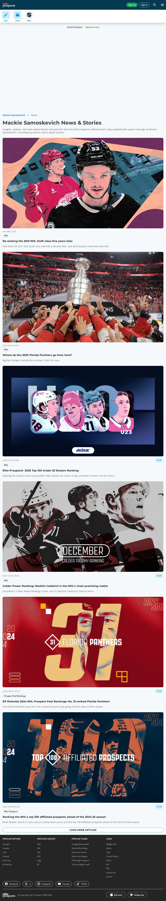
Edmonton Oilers (79, 852)
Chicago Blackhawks (80, 844)
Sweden (6, 844)
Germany (7, 860)
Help (108, 852)
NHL (39, 844)
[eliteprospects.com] (9, 5)
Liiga (39, 860)
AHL (39, 856)
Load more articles (83, 830)
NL (38, 864)
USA (4, 852)
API (107, 864)
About (108, 848)
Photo (108, 860)
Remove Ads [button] (92, 27)
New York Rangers (80, 856)
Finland (6, 856)
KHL (39, 848)
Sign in (144, 5)
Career (109, 876)
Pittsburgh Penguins (80, 860)
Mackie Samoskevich (14, 115)
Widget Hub (111, 844)
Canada (6, 848)
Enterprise (111, 872)
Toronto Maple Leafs (81, 864)
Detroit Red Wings (80, 848)
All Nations (7, 864)
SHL (39, 852)
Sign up (132, 5)
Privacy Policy (112, 856)
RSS (108, 868)
